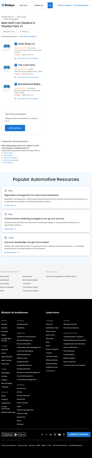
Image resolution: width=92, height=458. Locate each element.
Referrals (4, 331)
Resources (50, 339)
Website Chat (22, 358)
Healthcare (21, 399)
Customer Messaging (25, 351)
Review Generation (24, 344)
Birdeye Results (51, 364)
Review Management (25, 340)
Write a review (64, 5)
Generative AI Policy (60, 445)
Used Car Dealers (10, 158)
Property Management (25, 410)
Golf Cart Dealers (32, 58)
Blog (47, 342)
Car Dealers (4, 283)
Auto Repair (8, 155)
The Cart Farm (26, 65)
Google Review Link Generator (74, 344)
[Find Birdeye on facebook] (42, 434)
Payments (5, 364)
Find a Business (69, 351)
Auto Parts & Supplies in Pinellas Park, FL (61, 276)
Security (32, 445)
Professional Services (71, 328)
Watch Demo (51, 331)
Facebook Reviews (23, 369)
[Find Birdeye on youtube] (59, 434)
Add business (15, 128)
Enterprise (20, 328)
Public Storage (22, 413)
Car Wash (26, 283)
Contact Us (50, 371)
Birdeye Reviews (52, 360)
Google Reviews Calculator (73, 337)
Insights (4, 380)
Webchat (4, 350)
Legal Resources (52, 367)
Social (3, 353)
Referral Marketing (23, 355)
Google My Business (24, 365)
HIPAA (44, 445)
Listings (4, 324)
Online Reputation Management (29, 347)
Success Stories (52, 356)
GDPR (38, 445)
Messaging (5, 373)
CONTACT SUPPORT (78, 434)
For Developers (68, 355)
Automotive (21, 17)
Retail (19, 421)
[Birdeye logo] (8, 5)
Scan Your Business (70, 347)
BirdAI (3, 396)
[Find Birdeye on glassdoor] (64, 434)
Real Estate (21, 417)
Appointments (6, 357)
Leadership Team (52, 328)
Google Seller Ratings (6, 340)
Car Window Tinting (30, 287)
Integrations (6, 403)
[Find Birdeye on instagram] (55, 434)
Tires (2, 291)
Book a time (50, 335)
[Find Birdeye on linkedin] (51, 434)
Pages (3, 335)
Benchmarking (6, 383)
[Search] (50, 5)
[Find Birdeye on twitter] (46, 434)
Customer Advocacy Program (74, 365)
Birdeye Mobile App (8, 412)
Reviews (4, 328)
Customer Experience (25, 376)
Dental (19, 392)
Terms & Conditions (8, 445)
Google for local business (26, 337)
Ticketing (4, 387)
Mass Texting (6, 360)
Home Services (22, 403)
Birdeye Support (69, 358)
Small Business (22, 324)
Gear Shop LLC (26, 43)
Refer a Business (69, 362)
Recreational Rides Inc (30, 84)
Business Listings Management (28, 372)
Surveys (4, 376)
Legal (19, 406)
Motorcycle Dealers (11, 160)
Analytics (4, 399)
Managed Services (70, 324)
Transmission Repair (31, 291)
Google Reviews (23, 362)
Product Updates (52, 349)
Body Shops (8, 162)
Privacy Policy (22, 445)
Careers (49, 353)
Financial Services (23, 396)
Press (48, 346)
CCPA (49, 445)
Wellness (20, 424)
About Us (49, 324)
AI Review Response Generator (74, 340)
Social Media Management (27, 380)
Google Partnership (5, 408)
